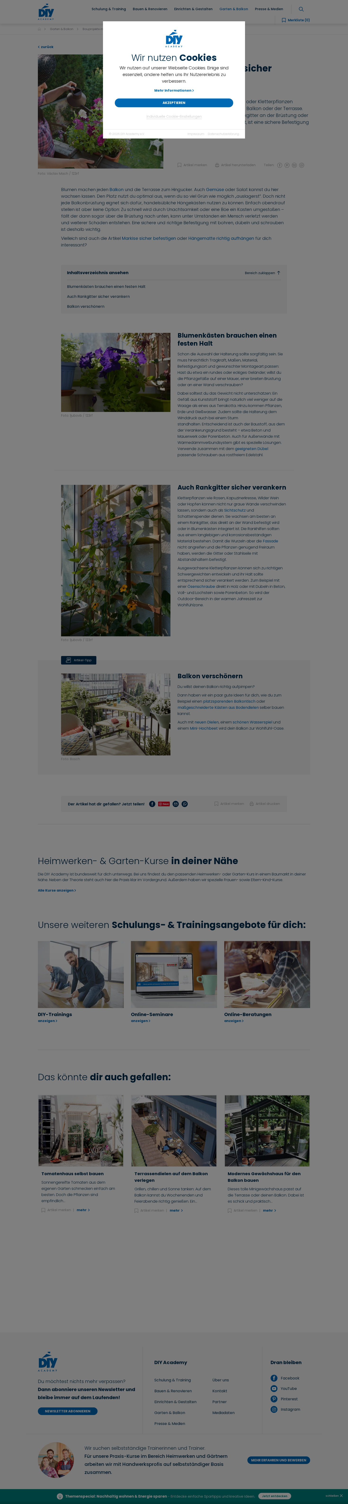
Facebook (289, 1378)
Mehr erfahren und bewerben (278, 1460)
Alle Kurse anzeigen (56, 890)
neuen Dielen (207, 722)
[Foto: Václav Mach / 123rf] (100, 111)
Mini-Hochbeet (204, 728)
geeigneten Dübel (251, 448)
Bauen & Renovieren (173, 1391)
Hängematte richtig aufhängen (221, 238)
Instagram (290, 1409)
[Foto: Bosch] (115, 712)
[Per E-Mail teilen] (294, 165)
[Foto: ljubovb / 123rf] (115, 370)
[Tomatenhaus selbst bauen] (81, 1131)
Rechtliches (206, 1496)
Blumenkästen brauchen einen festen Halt (106, 286)
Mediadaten (223, 1412)
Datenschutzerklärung (223, 134)
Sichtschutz (235, 510)
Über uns (220, 1380)
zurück (47, 47)
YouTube (288, 1388)
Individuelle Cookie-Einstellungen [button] (174, 116)
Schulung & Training (172, 1380)
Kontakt (219, 1391)
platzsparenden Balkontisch (229, 701)
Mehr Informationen (173, 90)
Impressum (195, 134)
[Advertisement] (174, 1273)
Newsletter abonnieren (67, 1411)
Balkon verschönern (85, 306)
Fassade (270, 541)
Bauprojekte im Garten (99, 29)
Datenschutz (153, 1496)
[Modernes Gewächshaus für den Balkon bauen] (267, 1131)
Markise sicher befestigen (149, 238)
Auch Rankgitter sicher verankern (98, 296)
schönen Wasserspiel (252, 722)
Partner (219, 1402)
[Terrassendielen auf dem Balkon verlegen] (174, 1131)
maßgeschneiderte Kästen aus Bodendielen (219, 707)
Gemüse (215, 189)
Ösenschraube (201, 586)
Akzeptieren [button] (174, 102)
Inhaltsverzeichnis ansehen (171, 273)
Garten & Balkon (61, 29)
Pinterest (289, 1399)
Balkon (117, 189)
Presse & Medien (169, 1423)
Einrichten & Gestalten (175, 1402)
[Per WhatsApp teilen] (301, 165)
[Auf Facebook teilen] (279, 165)
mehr (82, 1210)
